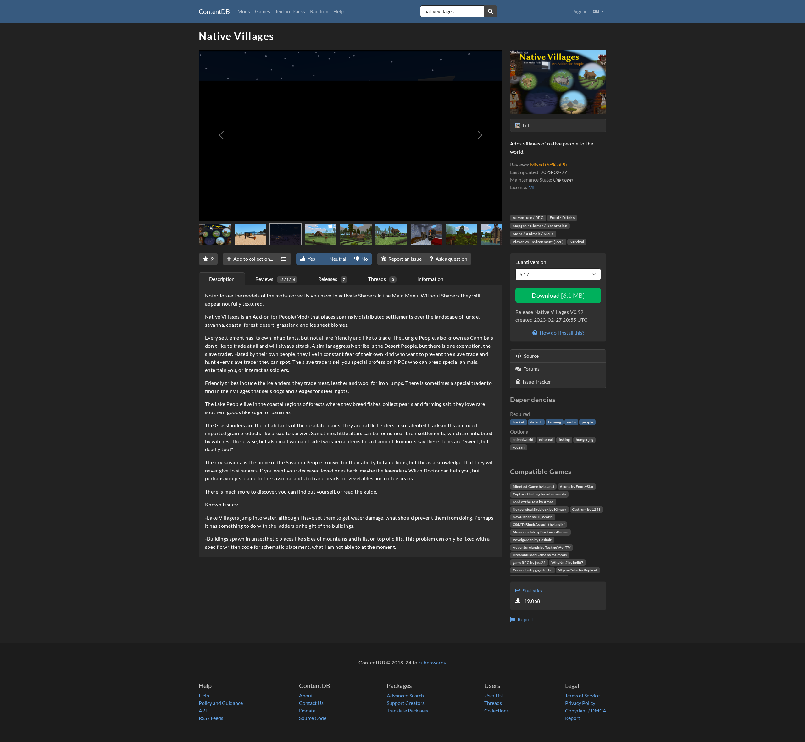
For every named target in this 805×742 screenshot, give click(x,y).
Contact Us (311, 703)
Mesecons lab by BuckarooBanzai (540, 532)
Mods (243, 11)
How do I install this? (561, 333)
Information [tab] (430, 279)
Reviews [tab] (275, 279)
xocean (519, 447)
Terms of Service (582, 695)
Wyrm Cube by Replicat (577, 570)
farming (554, 422)
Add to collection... (252, 259)
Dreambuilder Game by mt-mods (540, 555)
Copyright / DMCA (585, 710)
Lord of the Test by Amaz (533, 501)
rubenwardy (433, 662)
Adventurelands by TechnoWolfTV (542, 547)
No (364, 259)
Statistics (532, 590)
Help (338, 11)
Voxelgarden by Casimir (532, 539)
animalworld (523, 439)
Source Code (312, 718)
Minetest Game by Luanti (533, 486)
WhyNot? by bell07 (567, 562)
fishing (564, 439)
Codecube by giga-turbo (532, 570)
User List (493, 695)
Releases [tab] (331, 279)
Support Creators (406, 703)
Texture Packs (290, 11)
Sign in (581, 11)
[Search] (490, 11)
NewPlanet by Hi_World (533, 517)
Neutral (337, 259)
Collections (496, 710)
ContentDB (214, 11)
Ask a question (451, 259)
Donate (307, 710)
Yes (311, 259)
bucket (519, 422)
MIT (532, 187)
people (587, 422)
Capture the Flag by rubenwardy (539, 494)
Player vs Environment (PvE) (538, 241)
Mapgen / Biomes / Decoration (540, 225)
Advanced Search (405, 695)
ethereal (546, 439)
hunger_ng (584, 439)
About (306, 695)
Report (524, 619)
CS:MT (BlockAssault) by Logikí (538, 524)
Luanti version (530, 262)
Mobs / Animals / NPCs (533, 234)
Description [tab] (222, 279)
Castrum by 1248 (586, 509)
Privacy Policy (580, 703)
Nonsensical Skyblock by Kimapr (539, 509)
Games (262, 11)
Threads (493, 703)
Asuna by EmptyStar (577, 486)
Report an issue (404, 259)
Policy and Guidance (221, 703)
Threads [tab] (381, 279)
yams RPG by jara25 (529, 562)
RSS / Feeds (211, 718)
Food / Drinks (562, 217)
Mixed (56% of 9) (548, 164)
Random (319, 11)
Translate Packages (407, 710)
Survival (577, 241)
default (536, 422)
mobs (571, 422)
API (203, 710)
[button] (598, 11)
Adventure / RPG (528, 217)
